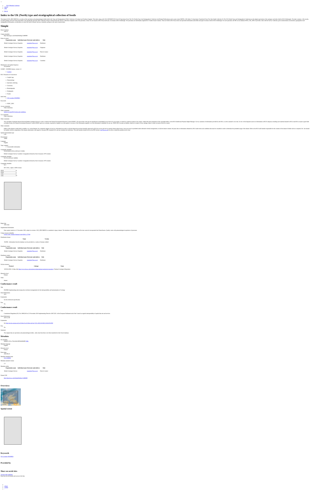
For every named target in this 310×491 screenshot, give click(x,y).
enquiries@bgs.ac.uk (32, 43)
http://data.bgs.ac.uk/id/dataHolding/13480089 (15, 378)
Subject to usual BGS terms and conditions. (15, 112)
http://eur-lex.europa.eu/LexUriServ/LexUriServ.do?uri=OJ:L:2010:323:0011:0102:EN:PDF (29, 323)
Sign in (6, 11)
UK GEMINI (7, 358)
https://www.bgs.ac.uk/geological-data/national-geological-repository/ (36, 269)
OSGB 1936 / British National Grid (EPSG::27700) (17, 234)
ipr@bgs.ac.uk (104, 130)
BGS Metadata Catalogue (13, 5)
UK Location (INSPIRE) (13, 98)
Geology (9, 72)
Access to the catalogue (7, 474)
